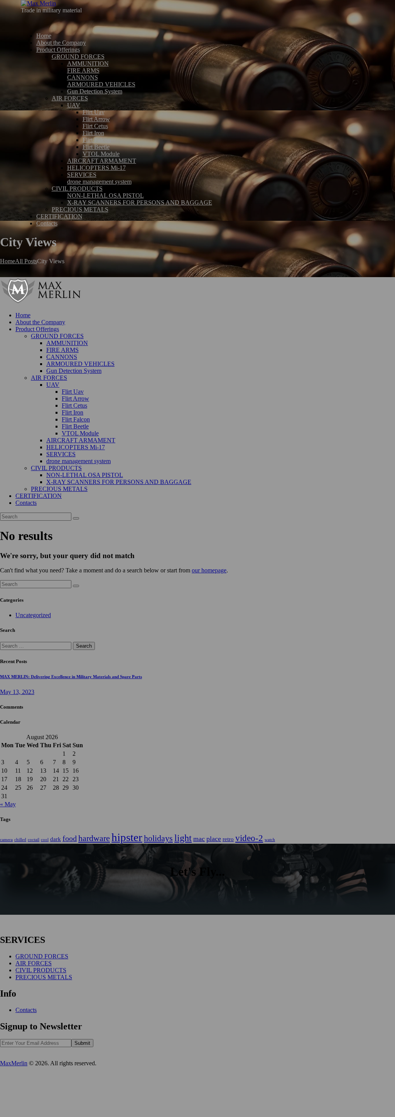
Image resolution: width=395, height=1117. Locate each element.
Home (7, 261)
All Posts (26, 261)
